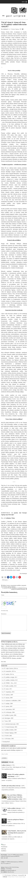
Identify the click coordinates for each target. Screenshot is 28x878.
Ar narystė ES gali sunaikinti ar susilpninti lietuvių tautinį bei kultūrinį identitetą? (14, 588)
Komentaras (3, 614)
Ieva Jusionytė (4, 29)
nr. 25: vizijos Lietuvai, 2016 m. (10, 668)
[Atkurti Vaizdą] (15, 602)
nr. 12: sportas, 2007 (7, 706)
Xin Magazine (14, 875)
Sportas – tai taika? (17, 658)
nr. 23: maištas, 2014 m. (8, 674)
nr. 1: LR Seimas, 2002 (8, 738)
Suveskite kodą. (4, 610)
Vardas (2, 595)
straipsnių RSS (21, 875)
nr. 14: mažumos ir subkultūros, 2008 (11, 700)
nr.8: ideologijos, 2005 (7, 718)
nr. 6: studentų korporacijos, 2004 (10, 724)
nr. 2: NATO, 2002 (7, 735)
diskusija (11, 762)
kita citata (3, 661)
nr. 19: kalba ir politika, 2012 (9, 686)
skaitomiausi (5, 762)
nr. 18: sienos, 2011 (7, 689)
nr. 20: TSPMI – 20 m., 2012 (9, 683)
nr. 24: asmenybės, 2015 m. (9, 671)
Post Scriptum (8, 875)
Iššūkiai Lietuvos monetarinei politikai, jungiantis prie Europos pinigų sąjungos (13, 586)
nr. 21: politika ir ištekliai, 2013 (10, 680)
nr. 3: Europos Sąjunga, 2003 (15, 29)
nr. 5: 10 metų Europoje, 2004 (9, 727)
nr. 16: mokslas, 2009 (7, 694)
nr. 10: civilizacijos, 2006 (8, 712)
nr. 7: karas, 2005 (6, 721)
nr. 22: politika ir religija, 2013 (9, 677)
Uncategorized (6, 741)
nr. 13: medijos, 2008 (7, 703)
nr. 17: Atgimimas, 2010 (8, 692)
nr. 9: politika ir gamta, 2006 (9, 715)
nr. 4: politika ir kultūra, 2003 (9, 730)
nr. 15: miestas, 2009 (7, 697)
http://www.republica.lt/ (6, 863)
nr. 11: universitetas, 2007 (8, 709)
